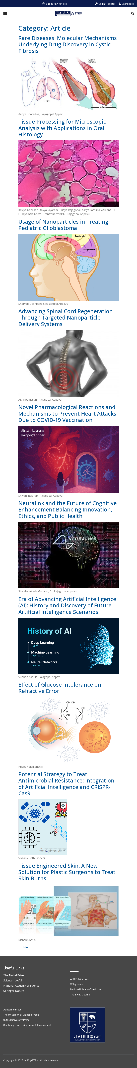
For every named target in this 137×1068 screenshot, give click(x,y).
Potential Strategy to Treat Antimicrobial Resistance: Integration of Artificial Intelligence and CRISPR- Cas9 (66, 783)
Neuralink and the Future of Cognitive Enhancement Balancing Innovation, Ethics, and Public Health (67, 509)
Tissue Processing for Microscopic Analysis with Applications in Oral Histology (62, 128)
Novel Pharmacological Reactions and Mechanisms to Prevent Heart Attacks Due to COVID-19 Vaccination (67, 413)
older (23, 947)
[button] (5, 13)
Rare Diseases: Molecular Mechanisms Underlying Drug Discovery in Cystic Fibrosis (67, 44)
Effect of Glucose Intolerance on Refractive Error (59, 687)
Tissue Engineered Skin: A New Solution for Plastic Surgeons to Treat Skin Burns (66, 872)
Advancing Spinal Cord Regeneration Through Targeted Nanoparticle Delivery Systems (65, 318)
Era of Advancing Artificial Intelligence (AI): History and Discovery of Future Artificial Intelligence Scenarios (67, 605)
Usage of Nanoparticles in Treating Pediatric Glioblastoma (63, 224)
